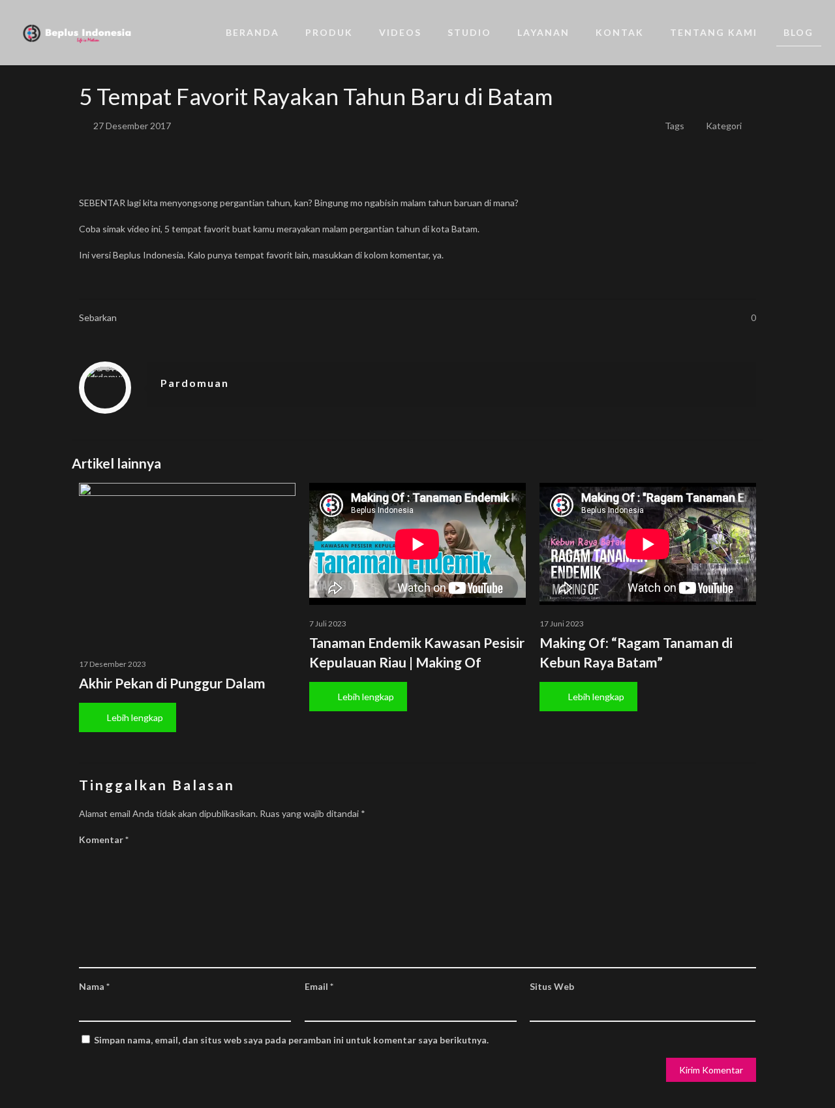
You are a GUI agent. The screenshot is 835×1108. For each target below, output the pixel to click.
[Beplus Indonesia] (77, 32)
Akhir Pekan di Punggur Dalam (172, 683)
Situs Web (552, 986)
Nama (94, 986)
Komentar (104, 839)
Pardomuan (194, 383)
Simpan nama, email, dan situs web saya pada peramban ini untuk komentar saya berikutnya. (291, 1039)
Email (319, 986)
